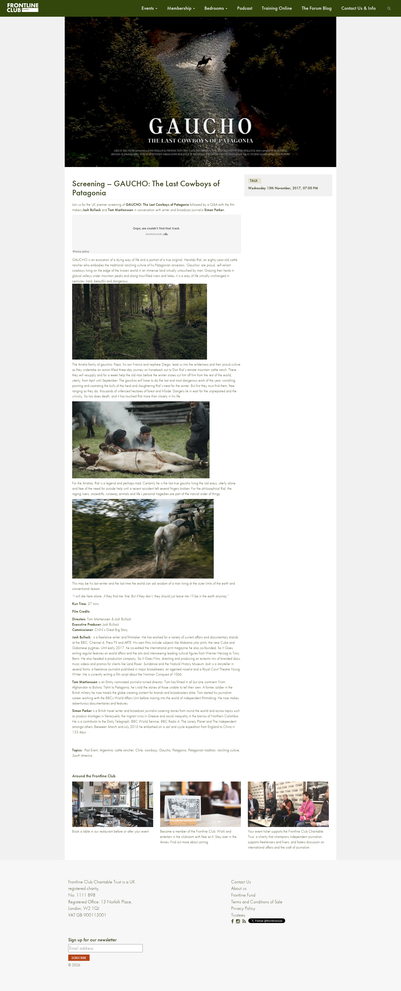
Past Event (91, 750)
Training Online (277, 8)
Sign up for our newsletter (92, 940)
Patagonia (179, 750)
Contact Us (241, 882)
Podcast (244, 8)
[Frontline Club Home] (22, 7)
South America (82, 755)
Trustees (238, 915)
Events (148, 8)
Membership (180, 8)
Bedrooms (214, 8)
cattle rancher (124, 750)
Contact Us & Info (358, 8)
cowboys (151, 750)
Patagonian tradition (201, 750)
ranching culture (228, 750)
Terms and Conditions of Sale (256, 902)
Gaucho (164, 750)
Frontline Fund (243, 895)
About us (238, 888)
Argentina (106, 750)
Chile (139, 750)
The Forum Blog (317, 8)
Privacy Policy (243, 908)
